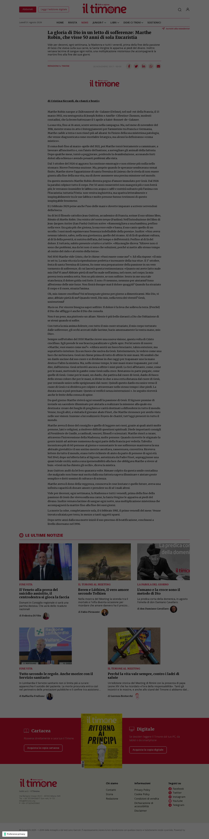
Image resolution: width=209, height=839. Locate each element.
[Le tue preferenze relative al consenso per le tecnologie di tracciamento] (14, 834)
